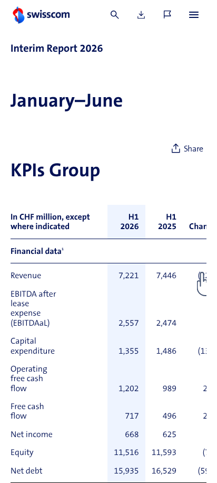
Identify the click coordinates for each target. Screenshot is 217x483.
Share (193, 149)
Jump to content (79, 5)
